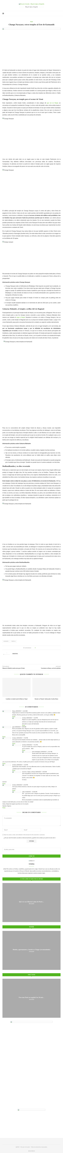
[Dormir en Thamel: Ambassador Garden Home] (46, 687)
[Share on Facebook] (37, 648)
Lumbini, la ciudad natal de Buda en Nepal (16, 699)
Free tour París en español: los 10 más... (31, 997)
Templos (13, 641)
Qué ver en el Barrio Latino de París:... (31, 901)
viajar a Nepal (20, 317)
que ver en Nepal (52, 103)
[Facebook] (55, 13)
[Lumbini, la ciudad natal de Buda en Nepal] (16, 687)
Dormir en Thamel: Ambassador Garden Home (46, 699)
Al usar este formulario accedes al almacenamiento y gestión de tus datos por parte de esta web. (30, 837)
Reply (13, 716)
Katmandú (6, 641)
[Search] (60, 13)
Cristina (15, 653)
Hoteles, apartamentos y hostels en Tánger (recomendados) (31, 949)
